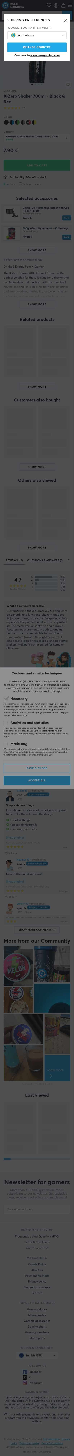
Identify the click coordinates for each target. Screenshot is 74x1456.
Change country (37, 47)
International (25, 35)
